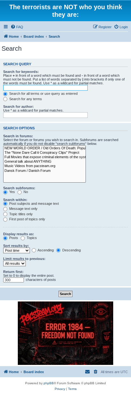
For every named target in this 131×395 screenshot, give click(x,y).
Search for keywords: (21, 72)
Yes (11, 192)
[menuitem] (16, 27)
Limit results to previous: (24, 259)
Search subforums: (19, 188)
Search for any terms (25, 99)
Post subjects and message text (33, 203)
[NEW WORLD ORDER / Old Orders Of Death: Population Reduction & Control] (44, 148)
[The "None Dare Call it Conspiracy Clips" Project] (44, 153)
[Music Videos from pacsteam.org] (44, 166)
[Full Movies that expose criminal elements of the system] (44, 157)
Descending (71, 250)
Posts (13, 238)
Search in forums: (18, 136)
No (25, 192)
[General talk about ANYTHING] (44, 161)
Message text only (23, 208)
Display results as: (18, 234)
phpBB (49, 383)
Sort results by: (16, 246)
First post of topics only (26, 219)
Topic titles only (20, 214)
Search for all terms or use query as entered (43, 93)
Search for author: (18, 106)
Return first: (13, 272)
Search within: (15, 200)
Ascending (45, 250)
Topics (31, 238)
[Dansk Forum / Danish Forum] (44, 171)
